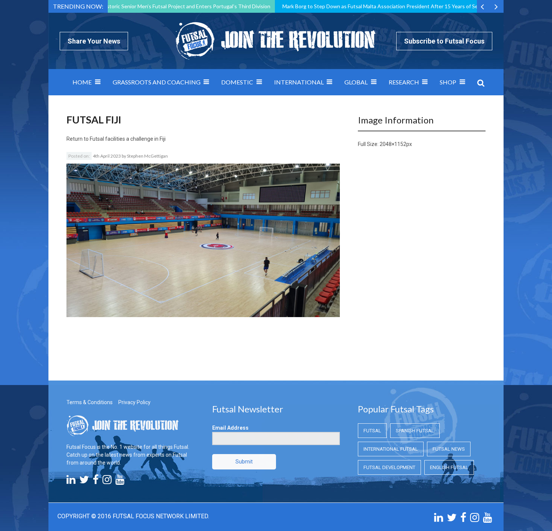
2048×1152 (393, 144)
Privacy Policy (134, 402)
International (299, 82)
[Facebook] (96, 481)
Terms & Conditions (89, 402)
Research (404, 82)
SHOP (448, 82)
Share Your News (94, 41)
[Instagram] (107, 481)
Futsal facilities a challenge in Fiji (128, 139)
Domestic (237, 82)
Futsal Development (389, 467)
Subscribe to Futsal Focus (444, 41)
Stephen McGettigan (147, 156)
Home (82, 82)
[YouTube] (119, 481)
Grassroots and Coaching (157, 82)
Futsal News (449, 449)
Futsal (372, 430)
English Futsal (449, 467)
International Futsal (390, 449)
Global (356, 82)
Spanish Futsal (415, 430)
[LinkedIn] (70, 481)
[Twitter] (84, 481)
